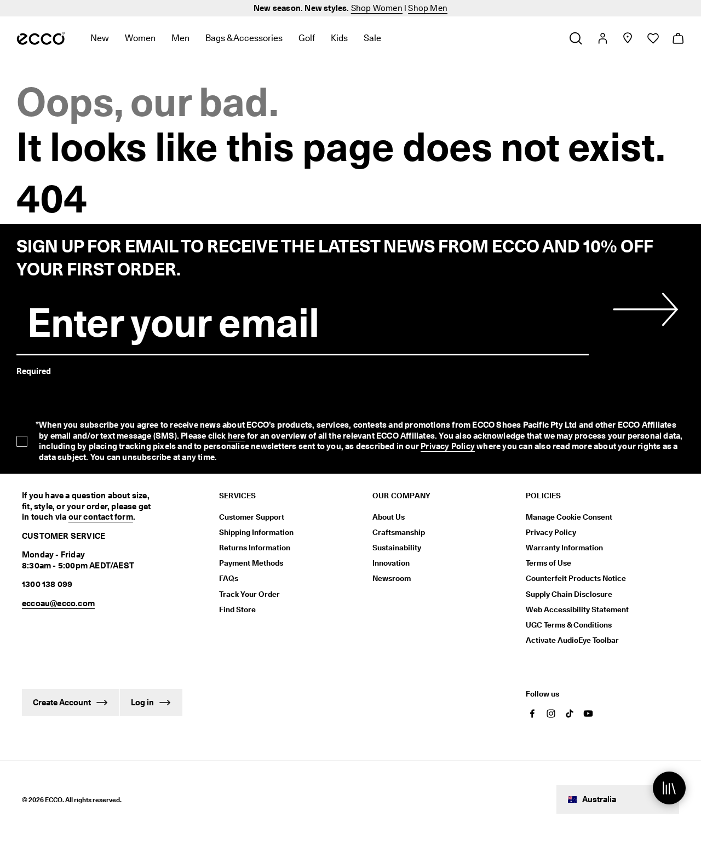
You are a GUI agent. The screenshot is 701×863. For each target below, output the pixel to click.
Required (33, 371)
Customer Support (251, 517)
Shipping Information (256, 532)
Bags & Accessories (244, 38)
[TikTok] (569, 713)
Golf (306, 38)
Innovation (391, 563)
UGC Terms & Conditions (569, 624)
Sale (372, 38)
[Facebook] (532, 713)
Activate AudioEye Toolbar (572, 640)
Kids (339, 38)
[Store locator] (627, 38)
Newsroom (391, 578)
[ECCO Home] (40, 38)
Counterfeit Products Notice (576, 578)
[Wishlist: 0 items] (652, 38)
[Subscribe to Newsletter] (643, 309)
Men (180, 38)
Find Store (237, 609)
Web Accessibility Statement (577, 609)
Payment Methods (251, 563)
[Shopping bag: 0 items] (677, 38)
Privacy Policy (448, 446)
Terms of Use (548, 563)
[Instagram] (551, 713)
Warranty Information (564, 547)
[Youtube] (588, 713)
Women (140, 38)
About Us (388, 517)
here (236, 436)
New (99, 38)
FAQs (228, 578)
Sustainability (396, 547)
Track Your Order (249, 594)
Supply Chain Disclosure (569, 594)
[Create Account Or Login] (602, 38)
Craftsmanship (398, 532)
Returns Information (254, 547)
